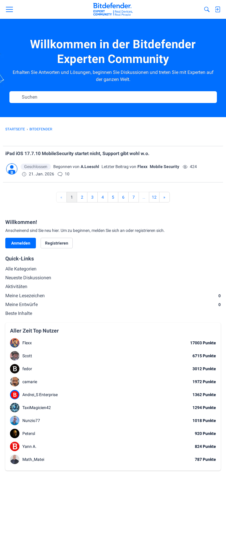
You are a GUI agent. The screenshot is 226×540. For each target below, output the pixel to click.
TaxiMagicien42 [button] (36, 407)
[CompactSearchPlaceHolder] (207, 9)
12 (154, 197)
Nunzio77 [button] (31, 420)
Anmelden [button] (20, 243)
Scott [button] (27, 355)
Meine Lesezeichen (113, 295)
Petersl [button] (28, 433)
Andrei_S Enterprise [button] (40, 394)
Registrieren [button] (56, 243)
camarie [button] (29, 381)
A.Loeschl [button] (90, 166)
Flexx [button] (142, 166)
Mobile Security (164, 166)
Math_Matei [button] (33, 459)
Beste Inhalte (18, 313)
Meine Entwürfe (113, 304)
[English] (112, 9)
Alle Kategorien (20, 269)
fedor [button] (27, 368)
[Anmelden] (217, 9)
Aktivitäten (16, 286)
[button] (12, 169)
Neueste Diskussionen (28, 277)
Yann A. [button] (29, 446)
